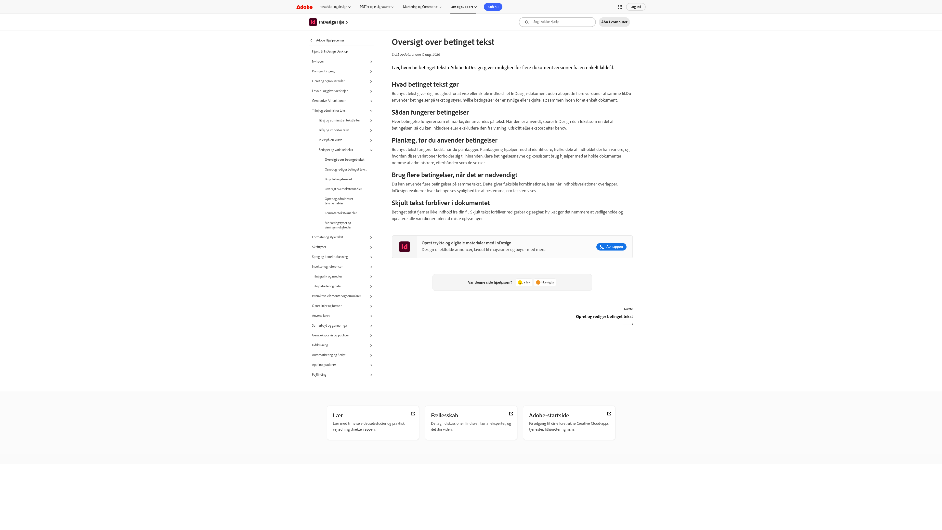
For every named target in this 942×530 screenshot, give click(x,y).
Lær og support (461, 7)
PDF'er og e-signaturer (375, 7)
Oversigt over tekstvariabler (343, 189)
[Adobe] (304, 6)
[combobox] (557, 22)
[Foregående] (451, 320)
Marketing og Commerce (420, 7)
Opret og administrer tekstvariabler (339, 201)
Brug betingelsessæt (338, 179)
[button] (620, 7)
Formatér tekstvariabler (341, 213)
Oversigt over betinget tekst (344, 160)
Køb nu (493, 7)
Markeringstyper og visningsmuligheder (338, 225)
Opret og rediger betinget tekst (345, 169)
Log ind (635, 7)
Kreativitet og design (333, 7)
